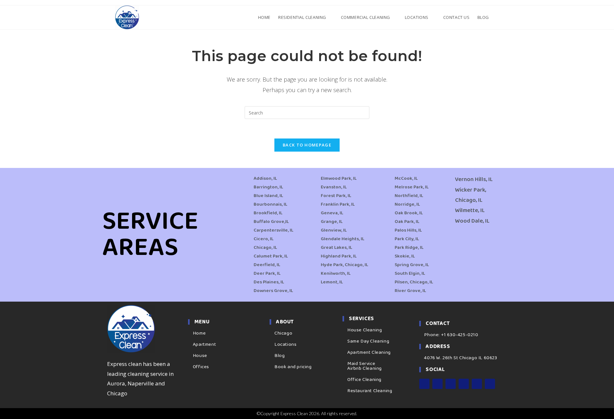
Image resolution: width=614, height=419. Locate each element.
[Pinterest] (477, 384)
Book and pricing (293, 367)
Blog (279, 356)
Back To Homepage (307, 145)
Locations (285, 344)
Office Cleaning (364, 379)
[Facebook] (424, 384)
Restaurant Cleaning (369, 391)
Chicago (283, 333)
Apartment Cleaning (369, 352)
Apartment (204, 344)
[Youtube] (464, 384)
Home (199, 333)
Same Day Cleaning (368, 341)
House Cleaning (364, 330)
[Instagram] (437, 384)
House (200, 356)
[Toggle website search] (498, 17)
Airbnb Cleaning (364, 368)
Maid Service (361, 364)
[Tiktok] (490, 384)
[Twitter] (450, 384)
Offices (201, 367)
